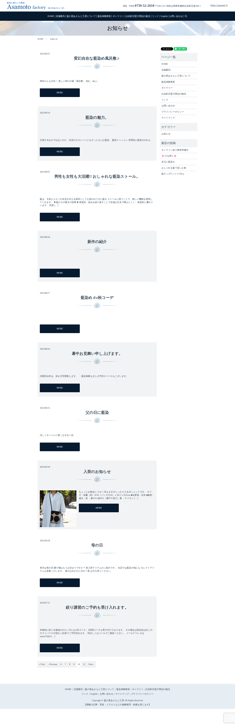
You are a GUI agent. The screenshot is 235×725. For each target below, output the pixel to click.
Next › (91, 664)
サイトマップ (168, 118)
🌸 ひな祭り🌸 (168, 156)
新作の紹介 (97, 242)
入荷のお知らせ (97, 472)
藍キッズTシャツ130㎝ (172, 174)
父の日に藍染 (97, 412)
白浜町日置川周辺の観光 (138, 16)
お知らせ (165, 134)
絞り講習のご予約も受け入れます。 (97, 607)
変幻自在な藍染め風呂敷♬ (97, 58)
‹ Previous (52, 664)
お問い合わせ (176, 16)
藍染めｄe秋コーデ (97, 298)
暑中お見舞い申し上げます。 (97, 353)
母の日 (97, 545)
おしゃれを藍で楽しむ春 (173, 168)
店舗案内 (60, 16)
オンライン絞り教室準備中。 (176, 150)
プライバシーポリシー (172, 112)
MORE (60, 92)
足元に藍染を (168, 162)
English (164, 16)
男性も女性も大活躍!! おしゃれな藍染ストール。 (97, 176)
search (186, 16)
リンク (155, 16)
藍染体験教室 (104, 16)
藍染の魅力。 (97, 117)
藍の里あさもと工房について (81, 16)
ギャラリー (118, 16)
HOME (50, 16)
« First (42, 664)
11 (84, 664)
